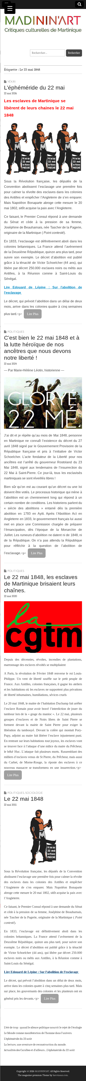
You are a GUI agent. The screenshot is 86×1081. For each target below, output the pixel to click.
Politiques (15, 331)
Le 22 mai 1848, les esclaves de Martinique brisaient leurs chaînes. (40, 583)
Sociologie (34, 792)
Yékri (11, 81)
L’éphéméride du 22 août (61, 1050)
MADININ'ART (42, 1071)
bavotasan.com (60, 1075)
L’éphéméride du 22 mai (34, 88)
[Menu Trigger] (9, 8)
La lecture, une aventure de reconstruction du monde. (35, 1044)
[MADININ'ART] (43, 22)
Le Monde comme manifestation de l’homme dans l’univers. (38, 1033)
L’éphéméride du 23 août (18, 1039)
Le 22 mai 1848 (23, 799)
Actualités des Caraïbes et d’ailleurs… (25, 1050)
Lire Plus (32, 314)
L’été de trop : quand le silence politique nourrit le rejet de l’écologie (43, 1027)
